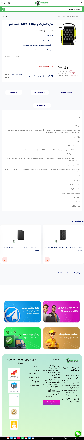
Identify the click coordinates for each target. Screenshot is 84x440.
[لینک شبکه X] (8, 74)
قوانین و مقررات (34, 377)
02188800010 (47, 396)
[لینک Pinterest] (6, 74)
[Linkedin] (15, 438)
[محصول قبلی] (8, 16)
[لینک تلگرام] (6, 77)
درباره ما (36, 370)
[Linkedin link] (8, 77)
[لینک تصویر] (61, 311)
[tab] (68, 92)
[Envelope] (8, 438)
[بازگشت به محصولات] (6, 16)
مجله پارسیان (34, 385)
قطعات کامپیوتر (72, 16)
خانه (80, 16)
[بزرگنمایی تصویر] (75, 41)
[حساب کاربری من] (9, 3)
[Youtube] (26, 438)
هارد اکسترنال (61, 16)
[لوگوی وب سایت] (42, 3)
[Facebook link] (11, 74)
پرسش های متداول (35, 381)
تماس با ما (35, 366)
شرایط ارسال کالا (34, 374)
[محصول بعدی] (4, 16)
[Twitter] (29, 438)
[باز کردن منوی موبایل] (81, 3)
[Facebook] (33, 438)
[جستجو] (3, 9)
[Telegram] (11, 438)
